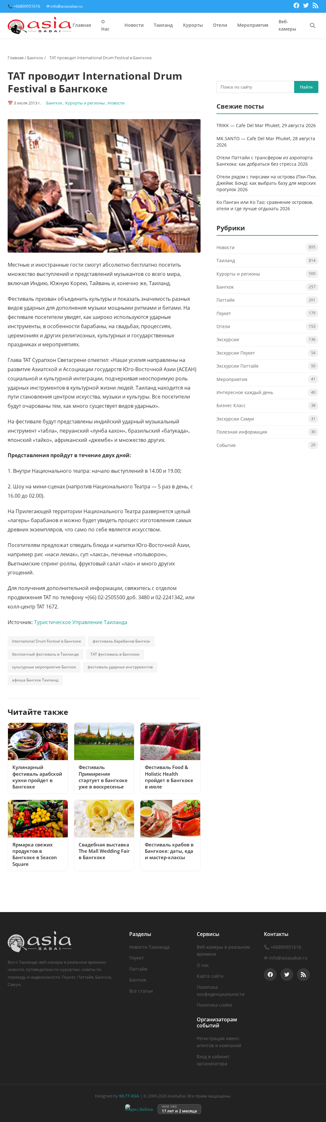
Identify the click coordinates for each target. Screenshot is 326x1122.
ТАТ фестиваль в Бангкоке (114, 654)
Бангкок (35, 58)
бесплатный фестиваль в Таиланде (45, 654)
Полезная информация (241, 432)
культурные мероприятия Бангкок (44, 667)
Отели (220, 25)
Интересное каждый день (244, 392)
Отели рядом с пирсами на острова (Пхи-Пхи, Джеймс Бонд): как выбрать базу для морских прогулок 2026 (266, 183)
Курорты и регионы (85, 103)
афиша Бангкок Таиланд (35, 680)
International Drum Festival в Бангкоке (46, 641)
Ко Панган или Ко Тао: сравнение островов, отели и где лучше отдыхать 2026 (264, 205)
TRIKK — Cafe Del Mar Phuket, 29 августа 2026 (266, 125)
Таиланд (163, 25)
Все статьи (141, 991)
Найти (306, 87)
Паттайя (225, 300)
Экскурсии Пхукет (235, 353)
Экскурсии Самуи (235, 419)
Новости (134, 25)
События (226, 445)
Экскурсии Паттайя (237, 366)
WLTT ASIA (129, 1096)
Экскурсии (227, 339)
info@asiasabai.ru (288, 958)
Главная (82, 25)
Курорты (193, 25)
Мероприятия (252, 25)
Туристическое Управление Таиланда (80, 622)
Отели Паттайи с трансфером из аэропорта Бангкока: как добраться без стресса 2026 (264, 161)
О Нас (105, 25)
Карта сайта (210, 976)
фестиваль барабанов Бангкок (121, 641)
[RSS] (315, 6)
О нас (203, 965)
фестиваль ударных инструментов (120, 667)
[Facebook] (296, 6)
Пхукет (223, 313)
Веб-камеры (287, 25)
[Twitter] (306, 6)
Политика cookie (214, 1005)
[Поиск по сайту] (312, 25)
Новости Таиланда (149, 947)
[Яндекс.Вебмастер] (139, 1109)
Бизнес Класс (231, 405)
